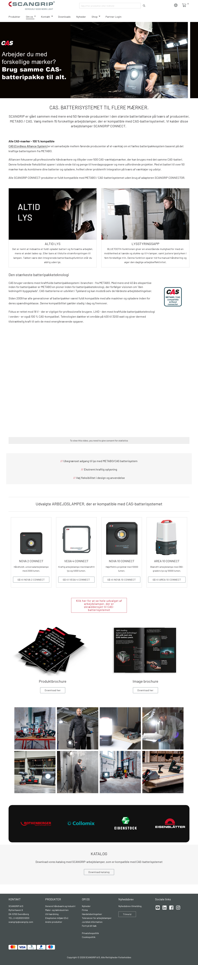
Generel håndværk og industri (60, 906)
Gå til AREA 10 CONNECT (167, 579)
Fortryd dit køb (89, 925)
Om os (29, 16)
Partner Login (113, 16)
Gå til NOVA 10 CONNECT (121, 579)
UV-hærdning (52, 914)
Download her (53, 690)
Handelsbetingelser (92, 914)
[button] (35, 728)
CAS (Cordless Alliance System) (28, 146)
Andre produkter (53, 921)
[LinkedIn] (164, 907)
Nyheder (81, 16)
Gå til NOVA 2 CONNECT (31, 579)
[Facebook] (171, 907)
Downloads (64, 16)
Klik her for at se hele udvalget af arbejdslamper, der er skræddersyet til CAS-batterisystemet (99, 605)
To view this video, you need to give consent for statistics (99, 440)
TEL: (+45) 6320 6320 (19, 918)
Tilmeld (127, 914)
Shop (95, 16)
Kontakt (45, 16)
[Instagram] (178, 907)
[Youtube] (157, 907)
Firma (85, 910)
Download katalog (99, 872)
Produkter (14, 16)
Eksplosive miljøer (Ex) (56, 918)
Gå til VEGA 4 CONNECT (76, 579)
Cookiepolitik (88, 937)
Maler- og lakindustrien (57, 910)
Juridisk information (92, 921)
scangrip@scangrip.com (21, 921)
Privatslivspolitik (90, 933)
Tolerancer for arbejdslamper (96, 918)
